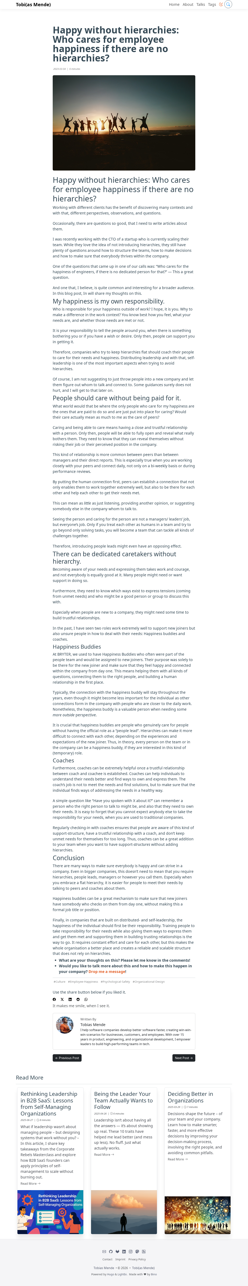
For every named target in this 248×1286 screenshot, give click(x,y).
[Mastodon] (137, 1251)
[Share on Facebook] (54, 999)
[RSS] (143, 1251)
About (188, 4)
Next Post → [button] (184, 1058)
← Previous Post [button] (67, 1058)
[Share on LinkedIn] (70, 999)
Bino (154, 1274)
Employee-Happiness (84, 981)
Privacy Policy (137, 1259)
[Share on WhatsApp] (86, 999)
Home (174, 4)
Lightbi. (122, 1274)
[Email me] (104, 1251)
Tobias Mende (104, 1268)
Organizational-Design (150, 981)
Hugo (110, 1274)
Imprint (120, 1259)
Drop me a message (107, 971)
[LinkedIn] (124, 1251)
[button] (221, 4)
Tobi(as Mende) (33, 4)
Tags (212, 4)
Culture (60, 981)
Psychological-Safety (116, 981)
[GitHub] (111, 1251)
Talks (200, 4)
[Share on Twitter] (62, 999)
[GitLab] (117, 1251)
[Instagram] (130, 1251)
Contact (107, 1259)
